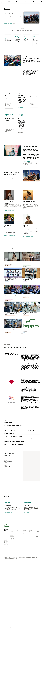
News (17, 1)
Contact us (35, 1)
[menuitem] (5, 250)
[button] (41, 1)
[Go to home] (2, 2)
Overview (8, 1)
